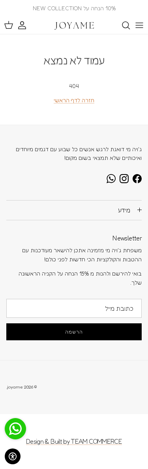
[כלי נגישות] (13, 456)
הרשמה (74, 332)
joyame (15, 387)
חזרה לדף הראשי (74, 100)
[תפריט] (139, 25)
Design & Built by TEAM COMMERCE (74, 441)
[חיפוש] (122, 25)
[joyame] (74, 25)
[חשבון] (26, 25)
